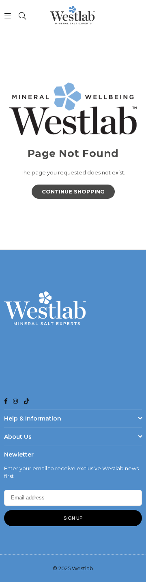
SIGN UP (73, 518)
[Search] (22, 15)
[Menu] (7, 15)
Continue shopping (73, 191)
